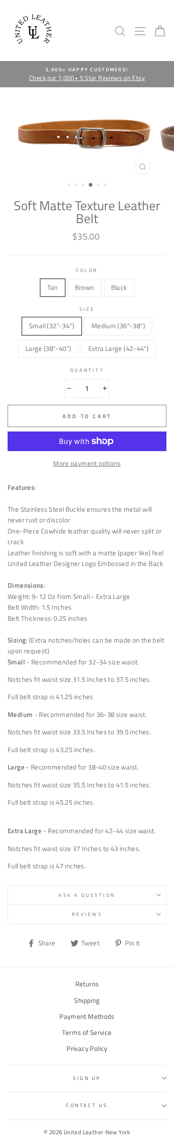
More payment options (87, 463)
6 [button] (106, 185)
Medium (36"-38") (118, 326)
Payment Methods (87, 1016)
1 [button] (69, 185)
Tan (52, 287)
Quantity (87, 370)
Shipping (86, 1000)
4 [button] (91, 185)
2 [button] (77, 185)
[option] (87, 74)
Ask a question (86, 895)
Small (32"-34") (52, 326)
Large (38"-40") (48, 348)
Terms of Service (87, 1032)
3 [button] (84, 185)
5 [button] (99, 185)
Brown (84, 287)
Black (119, 287)
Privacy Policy (86, 1048)
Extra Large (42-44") (118, 348)
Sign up (87, 1078)
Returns (87, 984)
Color (87, 270)
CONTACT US (87, 1105)
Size (87, 309)
